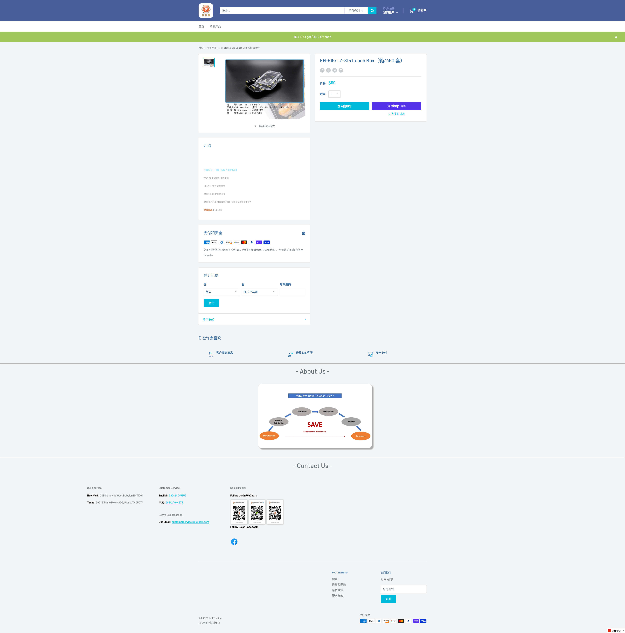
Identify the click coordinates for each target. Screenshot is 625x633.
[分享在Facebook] (322, 70)
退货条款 (208, 319)
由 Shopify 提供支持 (209, 622)
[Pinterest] (328, 70)
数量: (323, 94)
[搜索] (372, 10)
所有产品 (215, 26)
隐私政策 (337, 590)
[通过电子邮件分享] (341, 70)
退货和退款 (339, 584)
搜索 (335, 579)
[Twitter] (334, 70)
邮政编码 (285, 284)
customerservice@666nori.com (190, 521)
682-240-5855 (177, 495)
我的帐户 (389, 12)
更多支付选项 (397, 113)
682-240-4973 (174, 502)
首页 (201, 26)
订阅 (388, 598)
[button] (616, 630)
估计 (211, 303)
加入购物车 (345, 106)
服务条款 (337, 595)
